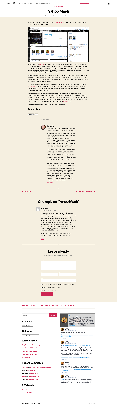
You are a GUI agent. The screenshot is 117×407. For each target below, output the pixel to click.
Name (42, 272)
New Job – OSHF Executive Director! (33, 348)
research (75, 3)
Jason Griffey (11, 3)
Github (40, 305)
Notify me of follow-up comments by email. (51, 287)
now (64, 3)
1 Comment (69, 16)
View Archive (50, 182)
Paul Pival (25, 367)
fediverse (71, 305)
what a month (26, 357)
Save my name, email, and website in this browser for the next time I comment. (58, 284)
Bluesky (33, 305)
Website (42, 278)
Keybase (55, 305)
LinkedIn (47, 305)
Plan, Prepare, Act (33, 376)
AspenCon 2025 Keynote (29, 351)
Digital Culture (58, 6)
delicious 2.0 (67, 101)
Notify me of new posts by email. (49, 290)
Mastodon (25, 305)
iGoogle (41, 64)
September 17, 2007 (58, 16)
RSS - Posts (25, 389)
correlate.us (32, 86)
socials (100, 3)
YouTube (63, 305)
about (68, 3)
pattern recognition (84, 3)
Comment (43, 260)
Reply (42, 238)
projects (94, 3)
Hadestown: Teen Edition (29, 354)
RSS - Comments (27, 392)
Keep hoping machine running (31, 345)
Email (60, 272)
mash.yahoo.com (60, 22)
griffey (49, 16)
